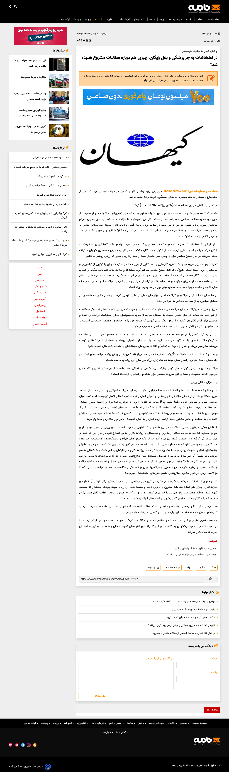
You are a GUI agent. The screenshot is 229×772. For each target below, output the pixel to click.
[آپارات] (10, 745)
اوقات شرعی (64, 19)
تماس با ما (122, 732)
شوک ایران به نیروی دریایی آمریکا (49, 254)
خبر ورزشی (40, 292)
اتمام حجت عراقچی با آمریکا (51, 195)
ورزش (162, 19)
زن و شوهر (153, 568)
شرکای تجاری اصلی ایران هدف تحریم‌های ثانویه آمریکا (41, 215)
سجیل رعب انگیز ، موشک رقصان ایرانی (195, 548)
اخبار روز (40, 280)
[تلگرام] (78, 41)
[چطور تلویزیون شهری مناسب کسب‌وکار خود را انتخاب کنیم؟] (59, 114)
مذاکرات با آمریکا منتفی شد (33, 77)
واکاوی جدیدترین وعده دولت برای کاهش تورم (191, 617)
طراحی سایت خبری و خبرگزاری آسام (26, 767)
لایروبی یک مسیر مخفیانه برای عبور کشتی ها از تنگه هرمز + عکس (39, 242)
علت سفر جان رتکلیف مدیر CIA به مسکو (45, 204)
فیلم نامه (99, 19)
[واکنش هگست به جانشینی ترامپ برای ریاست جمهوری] (59, 97)
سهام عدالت (40, 317)
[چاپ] (86, 41)
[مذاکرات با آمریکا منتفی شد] (59, 81)
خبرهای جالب (124, 19)
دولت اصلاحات (172, 568)
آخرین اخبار (40, 324)
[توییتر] (83, 41)
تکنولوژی (111, 19)
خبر (40, 274)
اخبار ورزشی (40, 286)
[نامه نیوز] (204, 9)
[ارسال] (89, 41)
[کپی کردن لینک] (211, 579)
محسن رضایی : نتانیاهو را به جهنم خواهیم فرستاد (40, 167)
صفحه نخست (213, 19)
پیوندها (77, 19)
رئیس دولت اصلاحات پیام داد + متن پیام (193, 610)
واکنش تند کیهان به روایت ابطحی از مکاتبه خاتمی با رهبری (184, 633)
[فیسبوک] (81, 41)
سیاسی (199, 19)
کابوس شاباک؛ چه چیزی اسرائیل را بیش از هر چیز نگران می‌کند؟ (181, 625)
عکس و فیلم (139, 19)
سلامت (152, 19)
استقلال (40, 311)
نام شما (214, 658)
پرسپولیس (40, 305)
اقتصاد (189, 19)
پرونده (88, 19)
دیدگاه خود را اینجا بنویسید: (159, 658)
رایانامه (214, 672)
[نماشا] (16, 745)
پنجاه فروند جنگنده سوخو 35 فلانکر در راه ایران (191, 555)
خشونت (201, 568)
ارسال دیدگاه (101, 696)
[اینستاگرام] (29, 745)
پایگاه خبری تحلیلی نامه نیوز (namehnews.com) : (190, 191)
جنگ (213, 568)
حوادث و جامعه (175, 19)
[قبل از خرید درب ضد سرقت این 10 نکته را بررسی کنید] (59, 64)
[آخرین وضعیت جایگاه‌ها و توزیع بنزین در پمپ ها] (59, 130)
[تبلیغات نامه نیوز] (148, 97)
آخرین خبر (40, 299)
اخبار (40, 267)
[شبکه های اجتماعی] (10, 6)
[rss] (35, 745)
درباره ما (107, 732)
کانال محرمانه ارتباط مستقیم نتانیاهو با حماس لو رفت (41, 229)
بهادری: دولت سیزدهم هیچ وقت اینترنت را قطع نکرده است (184, 602)
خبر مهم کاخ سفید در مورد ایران (50, 158)
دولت (188, 568)
